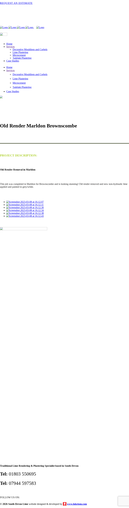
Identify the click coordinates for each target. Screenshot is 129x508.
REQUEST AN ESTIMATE (16, 3)
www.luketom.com (77, 504)
